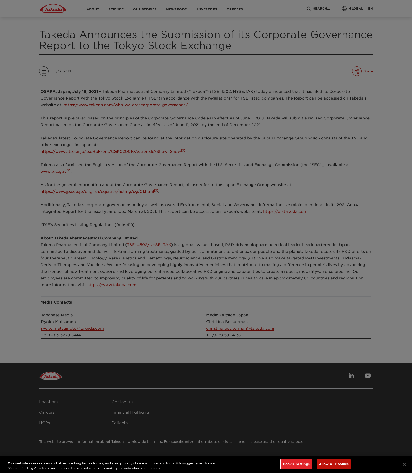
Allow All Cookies (334, 464)
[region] (206, 464)
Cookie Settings (296, 464)
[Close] (404, 464)
